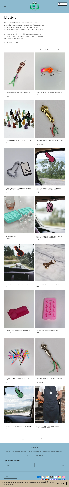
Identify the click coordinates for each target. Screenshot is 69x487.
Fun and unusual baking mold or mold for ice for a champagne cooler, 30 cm (18, 331)
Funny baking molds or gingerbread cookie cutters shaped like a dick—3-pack (18, 189)
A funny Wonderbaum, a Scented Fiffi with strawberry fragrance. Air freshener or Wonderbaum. (50, 237)
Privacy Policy (45, 451)
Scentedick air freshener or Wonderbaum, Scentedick (19, 426)
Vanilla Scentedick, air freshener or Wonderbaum (18, 284)
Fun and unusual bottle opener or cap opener (48, 284)
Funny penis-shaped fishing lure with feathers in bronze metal (18, 93)
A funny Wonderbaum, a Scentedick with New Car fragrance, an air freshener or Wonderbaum (49, 189)
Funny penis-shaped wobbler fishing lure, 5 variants (49, 92)
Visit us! (8, 451)
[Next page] (46, 438)
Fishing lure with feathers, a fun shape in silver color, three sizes (50, 379)
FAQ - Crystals (39, 455)
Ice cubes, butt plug (11, 236)
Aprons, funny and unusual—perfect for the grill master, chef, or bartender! (48, 427)
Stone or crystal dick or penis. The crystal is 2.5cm (18, 140)
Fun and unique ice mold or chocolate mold (47, 330)
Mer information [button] (8, 484)
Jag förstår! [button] (60, 483)
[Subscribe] (32, 465)
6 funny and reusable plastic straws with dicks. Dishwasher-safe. (17, 379)
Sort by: (40, 50)
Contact (28, 455)
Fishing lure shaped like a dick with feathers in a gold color (50, 141)
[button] (5, 6)
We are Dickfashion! (56, 451)
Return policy (37, 451)
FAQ (33, 455)
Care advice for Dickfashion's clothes (22, 451)
